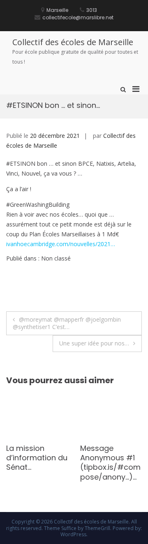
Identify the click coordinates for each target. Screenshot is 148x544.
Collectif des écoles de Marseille (72, 42)
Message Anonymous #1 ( (99, 458)
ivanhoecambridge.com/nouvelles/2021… (60, 244)
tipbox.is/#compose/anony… (102, 472)
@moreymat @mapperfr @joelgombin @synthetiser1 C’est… (67, 323)
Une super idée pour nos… (94, 343)
